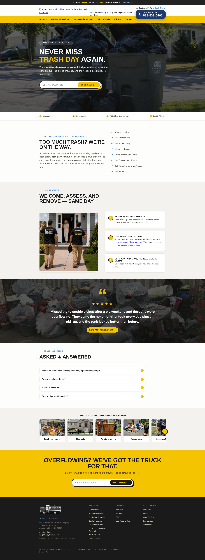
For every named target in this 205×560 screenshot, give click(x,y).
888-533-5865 (45, 532)
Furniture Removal (96, 513)
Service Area (148, 521)
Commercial (147, 525)
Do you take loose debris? (53, 379)
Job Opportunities (123, 521)
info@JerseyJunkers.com (49, 535)
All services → (94, 538)
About (43, 19)
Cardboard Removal (97, 517)
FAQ (117, 517)
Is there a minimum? (51, 388)
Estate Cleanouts (95, 521)
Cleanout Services (96, 525)
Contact (128, 19)
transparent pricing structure (130, 242)
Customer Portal (145, 8)
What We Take (103, 19)
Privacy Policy (44, 552)
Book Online (160, 8)
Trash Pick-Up (94, 535)
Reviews (119, 513)
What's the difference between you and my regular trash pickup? (71, 371)
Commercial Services (83, 19)
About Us (119, 510)
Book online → (89, 85)
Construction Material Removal (97, 529)
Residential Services (60, 19)
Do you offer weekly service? (55, 396)
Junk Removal (94, 510)
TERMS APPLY (128, 2)
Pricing (117, 19)
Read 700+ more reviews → (102, 330)
